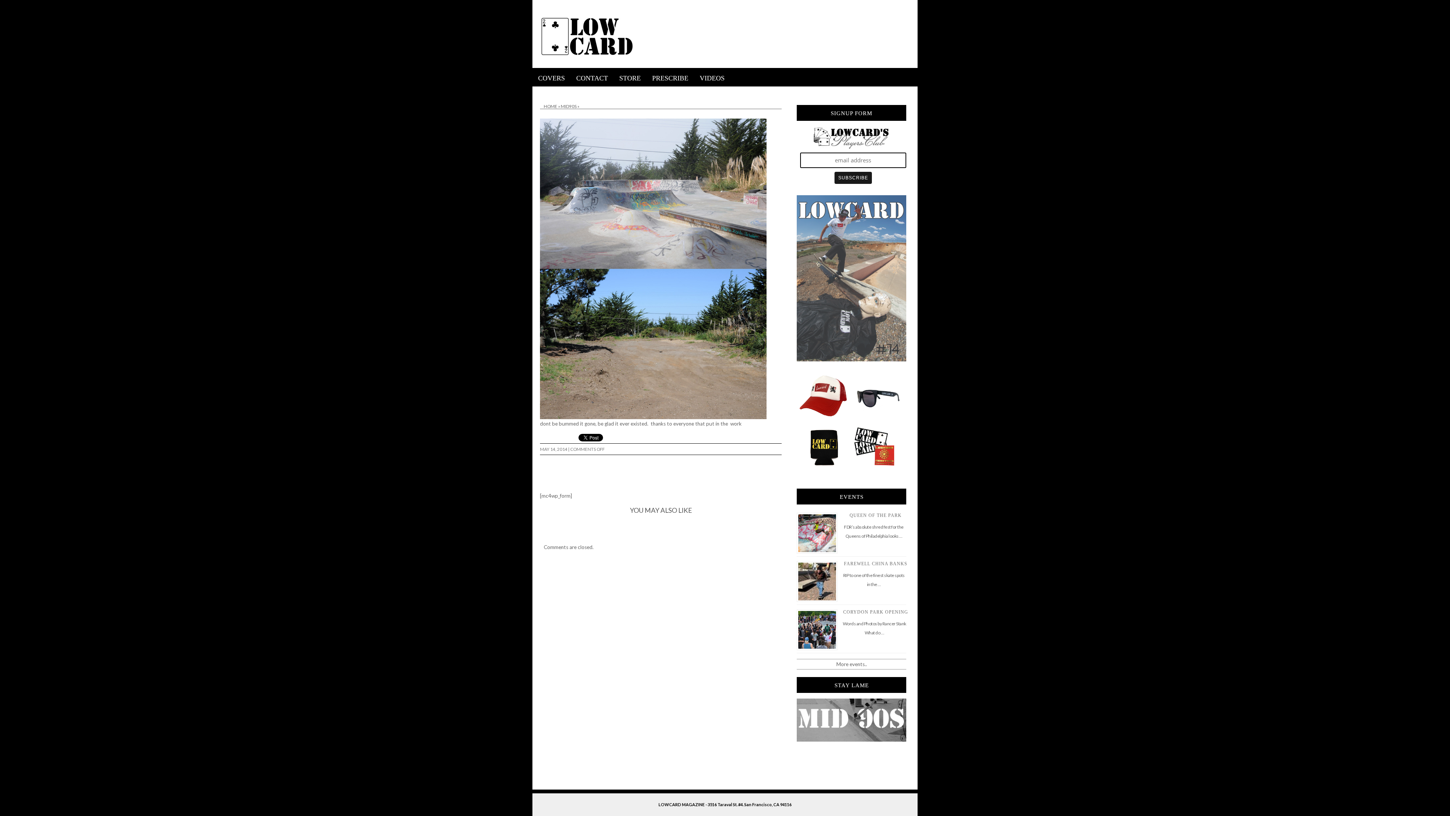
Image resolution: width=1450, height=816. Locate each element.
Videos (712, 78)
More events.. (851, 664)
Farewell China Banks (875, 563)
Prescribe (670, 78)
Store (630, 78)
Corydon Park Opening (875, 612)
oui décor (543, 91)
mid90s (569, 106)
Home (550, 106)
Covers (551, 78)
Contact (592, 78)
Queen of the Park (876, 515)
